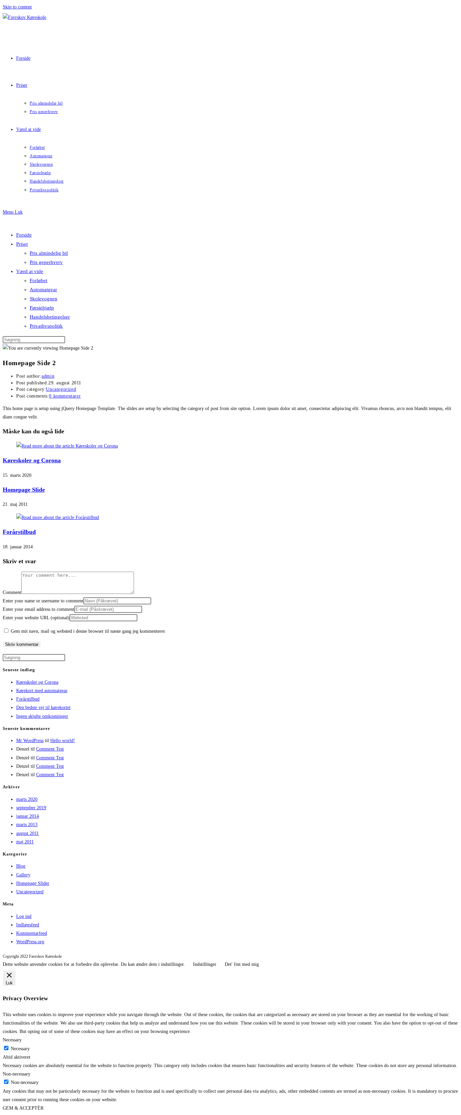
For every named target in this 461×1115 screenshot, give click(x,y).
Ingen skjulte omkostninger (42, 716)
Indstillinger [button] (204, 964)
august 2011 (27, 833)
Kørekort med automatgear (41, 690)
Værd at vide (29, 271)
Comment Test (50, 749)
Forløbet (38, 280)
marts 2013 (26, 824)
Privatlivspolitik (46, 326)
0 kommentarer (65, 396)
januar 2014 (27, 816)
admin (48, 376)
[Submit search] (68, 341)
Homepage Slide (24, 489)
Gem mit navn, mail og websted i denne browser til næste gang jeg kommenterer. (88, 631)
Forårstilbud (19, 531)
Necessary (20, 1048)
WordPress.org (30, 941)
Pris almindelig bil (49, 253)
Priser (22, 244)
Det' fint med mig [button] (242, 964)
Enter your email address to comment (38, 609)
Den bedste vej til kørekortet (43, 707)
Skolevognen (43, 298)
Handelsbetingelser (50, 317)
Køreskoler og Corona (32, 460)
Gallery (23, 874)
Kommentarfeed (31, 933)
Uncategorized (61, 389)
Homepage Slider (32, 883)
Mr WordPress (30, 740)
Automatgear (43, 289)
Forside (24, 235)
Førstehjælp (42, 307)
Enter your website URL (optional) (36, 617)
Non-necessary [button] (16, 1074)
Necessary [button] (12, 1039)
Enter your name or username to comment (43, 600)
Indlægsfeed (27, 924)
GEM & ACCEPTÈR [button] (23, 1108)
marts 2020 (26, 799)
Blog (20, 866)
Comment (12, 592)
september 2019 (31, 807)
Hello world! (62, 740)
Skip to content (17, 6)
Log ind (23, 916)
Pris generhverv (46, 262)
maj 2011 (25, 841)
